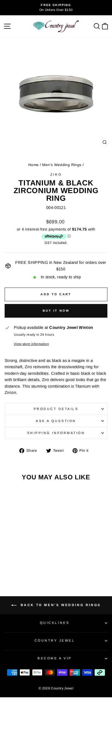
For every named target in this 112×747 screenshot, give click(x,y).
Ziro (56, 174)
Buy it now (56, 310)
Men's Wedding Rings (61, 165)
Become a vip (54, 658)
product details (56, 409)
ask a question (56, 421)
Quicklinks (54, 622)
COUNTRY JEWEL (55, 640)
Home (33, 165)
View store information (31, 344)
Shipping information (56, 433)
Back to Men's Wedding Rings (60, 605)
